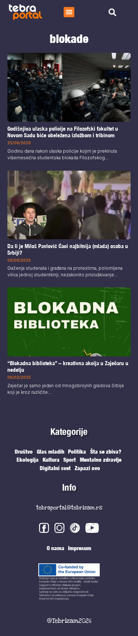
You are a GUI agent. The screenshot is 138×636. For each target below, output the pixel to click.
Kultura (51, 459)
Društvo (24, 451)
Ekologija (28, 459)
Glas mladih (50, 451)
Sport (69, 459)
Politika (77, 451)
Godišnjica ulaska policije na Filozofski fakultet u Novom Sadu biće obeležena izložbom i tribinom (62, 132)
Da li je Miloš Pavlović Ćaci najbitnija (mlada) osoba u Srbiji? (67, 249)
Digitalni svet (55, 468)
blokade (69, 39)
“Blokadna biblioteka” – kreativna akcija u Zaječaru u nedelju (67, 366)
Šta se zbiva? (105, 451)
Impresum (79, 548)
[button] (69, 12)
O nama (55, 548)
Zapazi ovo (87, 468)
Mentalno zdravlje (100, 459)
